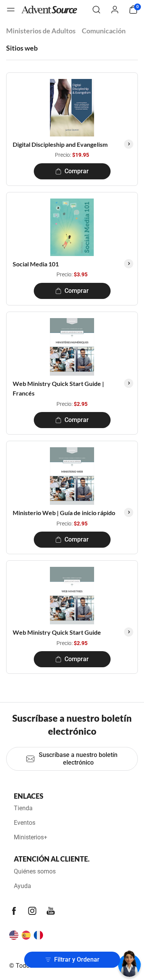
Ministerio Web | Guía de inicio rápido (64, 512)
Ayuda (22, 886)
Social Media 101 (36, 264)
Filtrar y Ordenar (76, 959)
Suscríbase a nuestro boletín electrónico (78, 758)
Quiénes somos (35, 871)
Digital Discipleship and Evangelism (60, 144)
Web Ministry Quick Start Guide (57, 632)
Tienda (23, 808)
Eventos (24, 822)
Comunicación (104, 30)
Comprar (77, 171)
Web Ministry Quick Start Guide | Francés (58, 388)
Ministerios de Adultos (41, 30)
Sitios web (22, 48)
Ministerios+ (30, 837)
